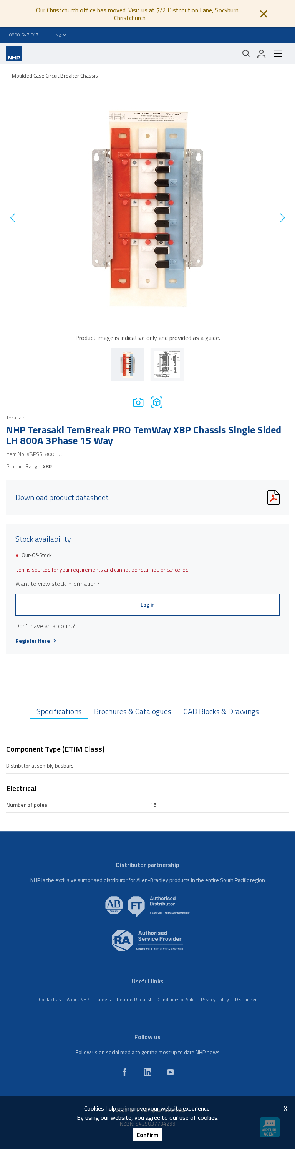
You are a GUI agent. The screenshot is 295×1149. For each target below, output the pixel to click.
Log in (148, 604)
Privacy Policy (215, 999)
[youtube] (170, 1072)
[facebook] (124, 1072)
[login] (261, 53)
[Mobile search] (246, 53)
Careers (103, 999)
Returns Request (134, 999)
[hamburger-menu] (278, 53)
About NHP (78, 999)
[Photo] (138, 402)
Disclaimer (246, 999)
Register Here (32, 641)
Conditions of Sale (176, 999)
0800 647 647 (23, 34)
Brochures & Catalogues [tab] (132, 711)
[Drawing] (157, 402)
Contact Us (50, 999)
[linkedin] (147, 1072)
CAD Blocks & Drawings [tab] (221, 711)
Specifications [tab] (59, 711)
